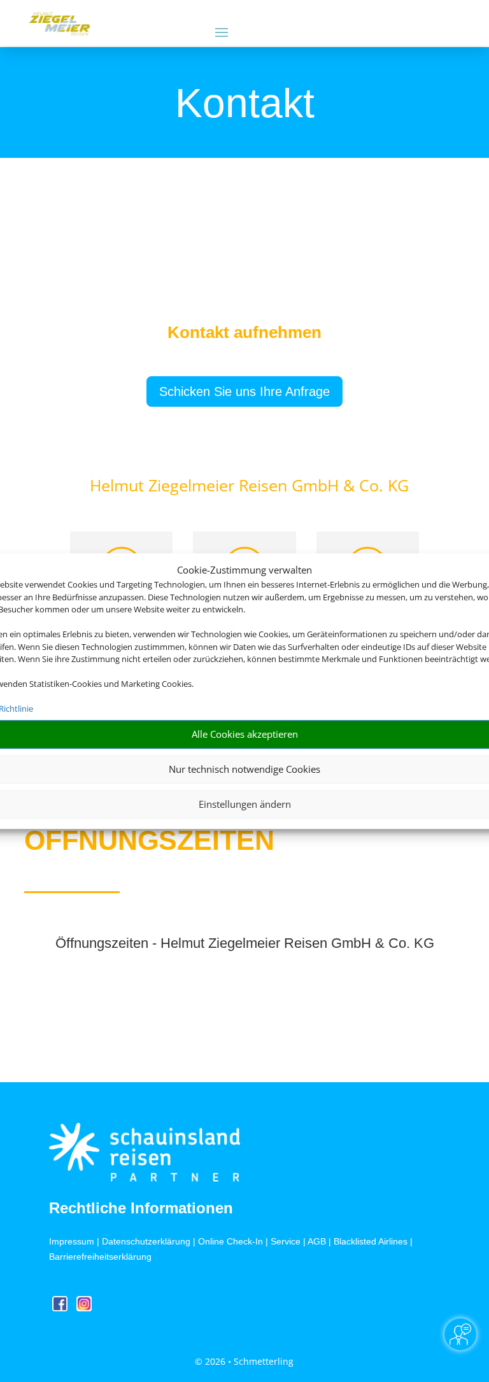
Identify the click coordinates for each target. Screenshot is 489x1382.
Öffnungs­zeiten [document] (149, 840)
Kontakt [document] (245, 104)
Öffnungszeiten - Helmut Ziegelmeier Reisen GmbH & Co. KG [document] (244, 943)
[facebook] (61, 1308)
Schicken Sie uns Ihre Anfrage (244, 391)
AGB (317, 1241)
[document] (244, 335)
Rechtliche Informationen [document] (141, 1208)
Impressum (71, 1241)
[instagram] (84, 1308)
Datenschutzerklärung (146, 1241)
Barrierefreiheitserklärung (100, 1257)
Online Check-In (230, 1241)
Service (286, 1241)
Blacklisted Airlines (371, 1241)
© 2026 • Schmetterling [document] (244, 1361)
